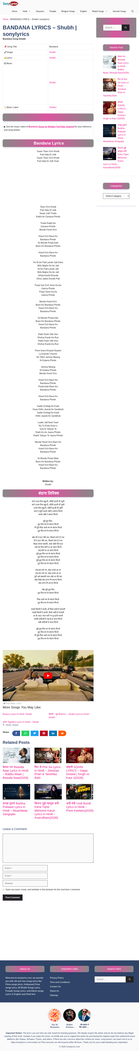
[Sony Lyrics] (10, 3)
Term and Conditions (60, 982)
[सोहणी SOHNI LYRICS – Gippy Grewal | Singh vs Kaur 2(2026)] (80, 755)
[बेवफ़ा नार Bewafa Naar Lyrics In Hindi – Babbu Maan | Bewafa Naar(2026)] (16, 755)
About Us (54, 991)
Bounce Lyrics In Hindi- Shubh (17, 714)
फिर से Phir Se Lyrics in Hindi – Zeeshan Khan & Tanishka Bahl (47, 772)
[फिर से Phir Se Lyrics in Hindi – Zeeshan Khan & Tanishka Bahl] (48, 755)
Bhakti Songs (98, 11)
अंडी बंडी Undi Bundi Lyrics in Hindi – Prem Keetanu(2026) (79, 807)
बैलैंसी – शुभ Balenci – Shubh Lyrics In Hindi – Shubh (70, 715)
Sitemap (54, 995)
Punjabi (52, 11)
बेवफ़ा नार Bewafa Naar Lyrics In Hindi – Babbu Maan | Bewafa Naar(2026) (15, 772)
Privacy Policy (57, 978)
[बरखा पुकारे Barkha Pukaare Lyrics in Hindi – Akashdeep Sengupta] (16, 791)
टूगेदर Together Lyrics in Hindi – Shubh (21, 722)
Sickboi (52, 107)
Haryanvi (40, 11)
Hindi (25, 11)
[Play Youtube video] (48, 675)
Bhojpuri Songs (68, 11)
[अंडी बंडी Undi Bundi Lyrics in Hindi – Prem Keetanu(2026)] (80, 791)
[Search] (125, 27)
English (83, 11)
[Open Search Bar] (132, 11)
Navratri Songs (119, 11)
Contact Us (55, 986)
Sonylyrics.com (73, 1046)
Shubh (52, 52)
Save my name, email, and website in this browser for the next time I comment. (43, 889)
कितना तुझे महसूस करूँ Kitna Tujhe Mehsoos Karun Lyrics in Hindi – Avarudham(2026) (46, 810)
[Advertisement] (25, 85)
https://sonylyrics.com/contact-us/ (26, 1042)
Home (14, 11)
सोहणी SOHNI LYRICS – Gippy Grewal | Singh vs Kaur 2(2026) (77, 772)
